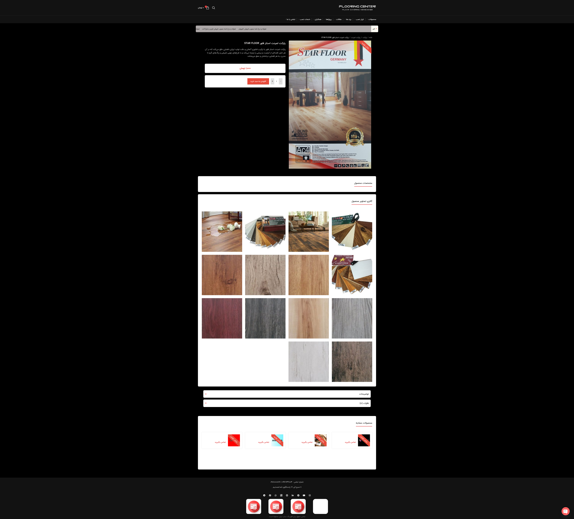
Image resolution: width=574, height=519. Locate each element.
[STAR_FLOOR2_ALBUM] (352, 231)
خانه (370, 37)
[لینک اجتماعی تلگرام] (264, 495)
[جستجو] (214, 8)
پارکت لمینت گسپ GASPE (348, 436)
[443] (352, 318)
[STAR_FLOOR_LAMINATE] (352, 275)
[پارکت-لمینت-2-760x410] (222, 231)
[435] (265, 275)
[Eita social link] (281, 495)
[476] (265, 318)
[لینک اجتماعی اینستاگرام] (309, 495)
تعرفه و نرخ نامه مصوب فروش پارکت (203, 28)
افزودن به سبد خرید (258, 81)
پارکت (364, 37)
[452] (308, 318)
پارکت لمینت (355, 37)
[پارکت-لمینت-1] (308, 231)
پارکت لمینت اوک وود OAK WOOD (303, 436)
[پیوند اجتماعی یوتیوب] (304, 495)
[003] (308, 275)
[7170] (308, 362)
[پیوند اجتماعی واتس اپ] (275, 495)
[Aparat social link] (270, 495)
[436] (222, 275)
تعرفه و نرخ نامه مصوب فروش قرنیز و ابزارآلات (237, 28)
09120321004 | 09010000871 (281, 482)
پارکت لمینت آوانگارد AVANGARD (260, 436)
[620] (222, 318)
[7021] (352, 362)
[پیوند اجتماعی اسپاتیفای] (287, 495)
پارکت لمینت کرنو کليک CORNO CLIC (216, 436)
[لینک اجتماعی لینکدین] (292, 495)
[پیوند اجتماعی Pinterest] (298, 495)
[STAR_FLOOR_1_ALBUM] (265, 231)
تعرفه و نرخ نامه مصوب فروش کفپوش (270, 28)
